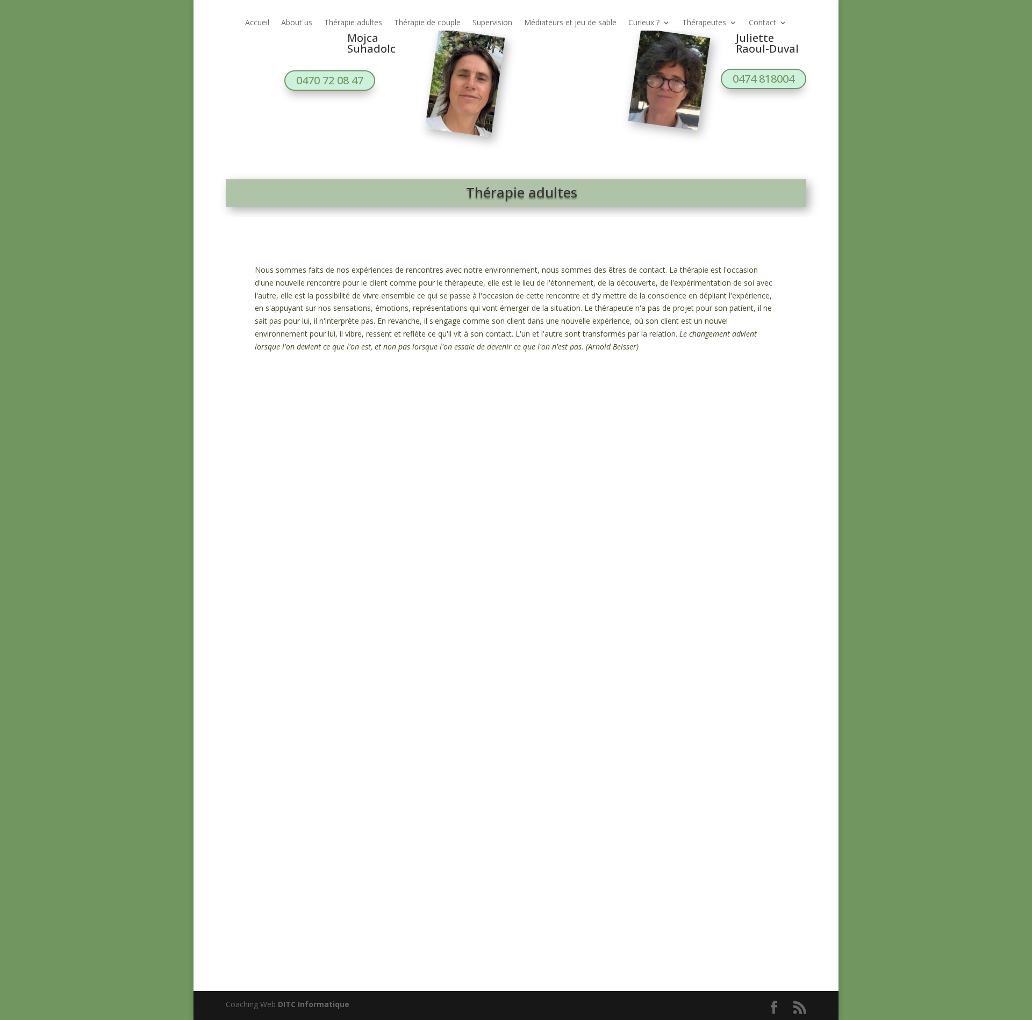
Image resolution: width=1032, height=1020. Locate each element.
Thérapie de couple (427, 23)
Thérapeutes (704, 23)
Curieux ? (644, 23)
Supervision (492, 23)
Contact (762, 23)
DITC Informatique (313, 1004)
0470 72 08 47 (329, 80)
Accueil (257, 23)
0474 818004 (763, 78)
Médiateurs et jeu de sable (570, 23)
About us (296, 23)
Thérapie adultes (353, 23)
